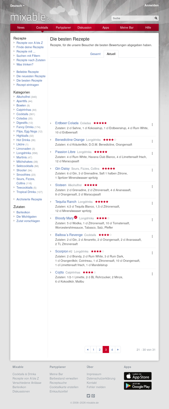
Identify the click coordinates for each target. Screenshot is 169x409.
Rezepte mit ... (25, 51)
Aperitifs (21, 101)
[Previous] (87, 349)
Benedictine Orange (69, 139)
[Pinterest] (94, 396)
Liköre (20, 144)
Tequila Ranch (65, 201)
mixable (31, 16)
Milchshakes (24, 161)
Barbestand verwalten (64, 378)
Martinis (21, 157)
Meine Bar (127, 27)
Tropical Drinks (26, 192)
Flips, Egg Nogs (26, 131)
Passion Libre (65, 151)
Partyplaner (63, 27)
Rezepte (19, 38)
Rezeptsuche (58, 383)
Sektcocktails (24, 166)
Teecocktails (24, 187)
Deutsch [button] (16, 6)
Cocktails (42, 27)
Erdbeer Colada (67, 123)
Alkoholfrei (23, 97)
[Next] (118, 349)
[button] (152, 124)
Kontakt (92, 383)
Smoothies (23, 174)
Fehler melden (96, 387)
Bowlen (21, 105)
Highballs (22, 135)
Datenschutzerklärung (101, 378)
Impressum (94, 374)
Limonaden (23, 148)
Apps (105, 27)
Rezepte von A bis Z (29, 43)
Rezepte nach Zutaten (31, 60)
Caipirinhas (23, 110)
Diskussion (84, 27)
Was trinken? (24, 64)
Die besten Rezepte (29, 80)
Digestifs (22, 122)
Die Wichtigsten (26, 216)
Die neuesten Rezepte (31, 76)
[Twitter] (89, 396)
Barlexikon (23, 212)
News (21, 27)
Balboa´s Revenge (69, 234)
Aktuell (111, 54)
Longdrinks (23, 153)
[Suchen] (156, 18)
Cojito (59, 272)
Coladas (21, 118)
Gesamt (95, 54)
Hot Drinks (23, 140)
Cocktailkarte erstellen (64, 387)
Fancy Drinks (25, 127)
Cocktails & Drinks (24, 374)
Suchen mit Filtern (28, 56)
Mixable (18, 367)
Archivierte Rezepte (29, 199)
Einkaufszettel (59, 391)
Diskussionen (21, 391)
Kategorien (21, 92)
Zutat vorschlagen (28, 221)
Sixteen (60, 185)
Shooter (21, 170)
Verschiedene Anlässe (27, 383)
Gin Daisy (62, 168)
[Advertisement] (103, 91)
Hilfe (148, 27)
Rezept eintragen (27, 85)
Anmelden (151, 5)
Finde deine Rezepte (30, 47)
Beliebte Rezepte (27, 72)
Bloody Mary (64, 218)
